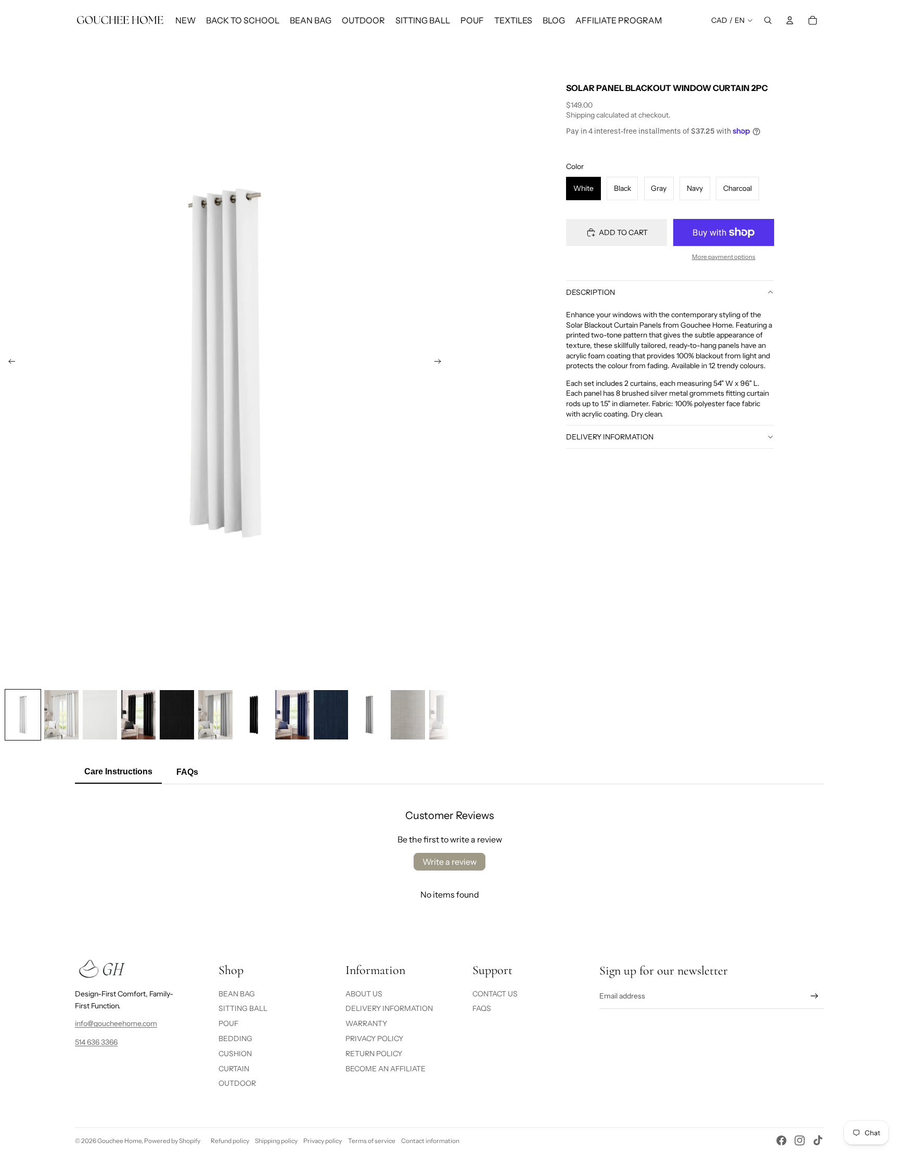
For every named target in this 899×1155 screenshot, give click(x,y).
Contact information (430, 1141)
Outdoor (237, 1083)
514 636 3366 (96, 1042)
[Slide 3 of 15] (100, 714)
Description (590, 292)
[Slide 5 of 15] (177, 714)
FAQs (481, 1008)
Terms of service (371, 1141)
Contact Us (495, 993)
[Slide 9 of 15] (331, 714)
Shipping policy (276, 1141)
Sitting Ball (243, 1008)
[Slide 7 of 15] (254, 714)
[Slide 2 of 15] (61, 714)
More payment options (723, 257)
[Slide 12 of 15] (446, 714)
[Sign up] (814, 996)
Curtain (234, 1068)
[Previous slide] (8, 363)
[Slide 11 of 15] (408, 714)
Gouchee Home (119, 1141)
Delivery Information (609, 437)
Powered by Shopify (172, 1141)
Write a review (449, 861)
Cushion (235, 1053)
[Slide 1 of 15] (23, 714)
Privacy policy (322, 1141)
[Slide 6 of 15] (215, 714)
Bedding (235, 1038)
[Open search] (767, 20)
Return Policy (373, 1053)
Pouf (228, 1023)
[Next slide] (441, 363)
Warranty (366, 1023)
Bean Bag (237, 993)
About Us (363, 993)
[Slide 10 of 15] (369, 714)
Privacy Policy (374, 1038)
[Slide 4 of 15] (138, 714)
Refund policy (230, 1141)
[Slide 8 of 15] (292, 714)
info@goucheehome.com (116, 1023)
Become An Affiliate (385, 1068)
